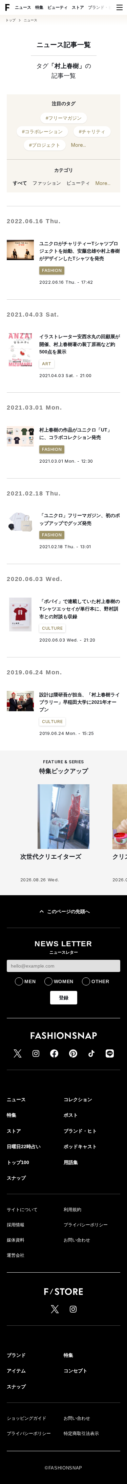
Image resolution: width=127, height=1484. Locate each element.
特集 (39, 7)
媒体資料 (15, 1240)
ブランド (16, 1355)
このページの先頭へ (68, 911)
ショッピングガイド (26, 1418)
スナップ (16, 1178)
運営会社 (15, 1255)
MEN (30, 981)
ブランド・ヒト (102, 7)
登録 (63, 997)
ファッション (47, 183)
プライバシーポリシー (86, 1224)
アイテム (16, 1370)
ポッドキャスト (80, 1146)
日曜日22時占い (24, 1146)
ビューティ (57, 7)
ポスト (71, 1115)
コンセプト (75, 1370)
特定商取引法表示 (81, 1433)
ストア (78, 7)
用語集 (71, 1162)
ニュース (23, 7)
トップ (10, 20)
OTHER (100, 981)
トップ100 (18, 1162)
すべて (20, 183)
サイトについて (22, 1209)
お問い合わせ (77, 1240)
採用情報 (15, 1224)
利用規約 (72, 1209)
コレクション (78, 1099)
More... (78, 145)
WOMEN (64, 981)
